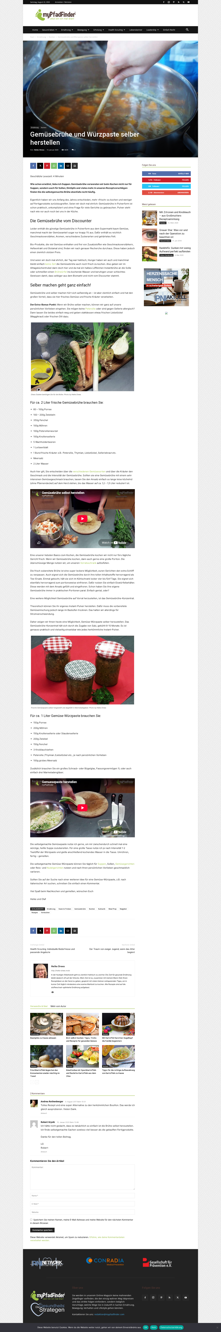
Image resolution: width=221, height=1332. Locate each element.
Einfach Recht (169, 29)
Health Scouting (115, 29)
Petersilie (90, 308)
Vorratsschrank (88, 563)
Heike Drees (39, 150)
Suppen (102, 863)
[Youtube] (188, 2)
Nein (154, 1327)
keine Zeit (50, 264)
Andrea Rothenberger (52, 1101)
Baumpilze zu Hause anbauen (43, 1038)
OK (145, 1327)
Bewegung (82, 29)
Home (35, 29)
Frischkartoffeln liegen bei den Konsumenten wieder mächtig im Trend (45, 1073)
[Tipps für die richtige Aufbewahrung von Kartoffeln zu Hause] (118, 1056)
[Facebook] (163, 2)
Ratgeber (123, 909)
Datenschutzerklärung (171, 1327)
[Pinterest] (173, 2)
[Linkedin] (61, 166)
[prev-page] (32, 1082)
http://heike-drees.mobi (60, 971)
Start (32, 37)
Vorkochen (45, 912)
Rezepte (35, 912)
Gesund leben (48, 29)
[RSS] (178, 2)
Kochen (52, 37)
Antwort (44, 1113)
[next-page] (37, 1082)
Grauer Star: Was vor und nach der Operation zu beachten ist (173, 233)
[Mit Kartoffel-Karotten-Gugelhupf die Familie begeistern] (118, 1024)
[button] (187, 30)
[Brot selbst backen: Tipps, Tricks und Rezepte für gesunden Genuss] (82, 1024)
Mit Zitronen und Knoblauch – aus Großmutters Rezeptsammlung (175, 216)
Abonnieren (183, 192)
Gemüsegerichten (124, 863)
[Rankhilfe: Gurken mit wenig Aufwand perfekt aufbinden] (149, 253)
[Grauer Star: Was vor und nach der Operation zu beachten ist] (149, 235)
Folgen (185, 180)
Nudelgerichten (55, 867)
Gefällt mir (183, 173)
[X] (183, 2)
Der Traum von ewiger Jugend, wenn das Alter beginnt (112, 951)
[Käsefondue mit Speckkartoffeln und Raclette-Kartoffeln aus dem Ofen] (82, 1056)
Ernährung (66, 29)
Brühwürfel (61, 271)
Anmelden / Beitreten (63, 2)
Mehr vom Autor (58, 1006)
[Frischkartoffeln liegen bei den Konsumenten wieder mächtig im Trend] (46, 1056)
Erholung (98, 29)
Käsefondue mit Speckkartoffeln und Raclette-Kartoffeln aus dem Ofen (81, 1073)
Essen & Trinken (65, 909)
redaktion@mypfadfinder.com (109, 1314)
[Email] (68, 166)
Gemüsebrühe (80, 909)
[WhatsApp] (54, 166)
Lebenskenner (135, 29)
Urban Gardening (166, 255)
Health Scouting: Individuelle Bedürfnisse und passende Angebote (52, 951)
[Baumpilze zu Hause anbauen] (46, 1024)
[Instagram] (168, 2)
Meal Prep (113, 909)
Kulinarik (101, 909)
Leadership (151, 29)
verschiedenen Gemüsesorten (89, 471)
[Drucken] (75, 166)
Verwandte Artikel (39, 1006)
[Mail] (53, 992)
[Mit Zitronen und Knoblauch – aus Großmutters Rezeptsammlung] (149, 218)
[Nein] (217, 1327)
